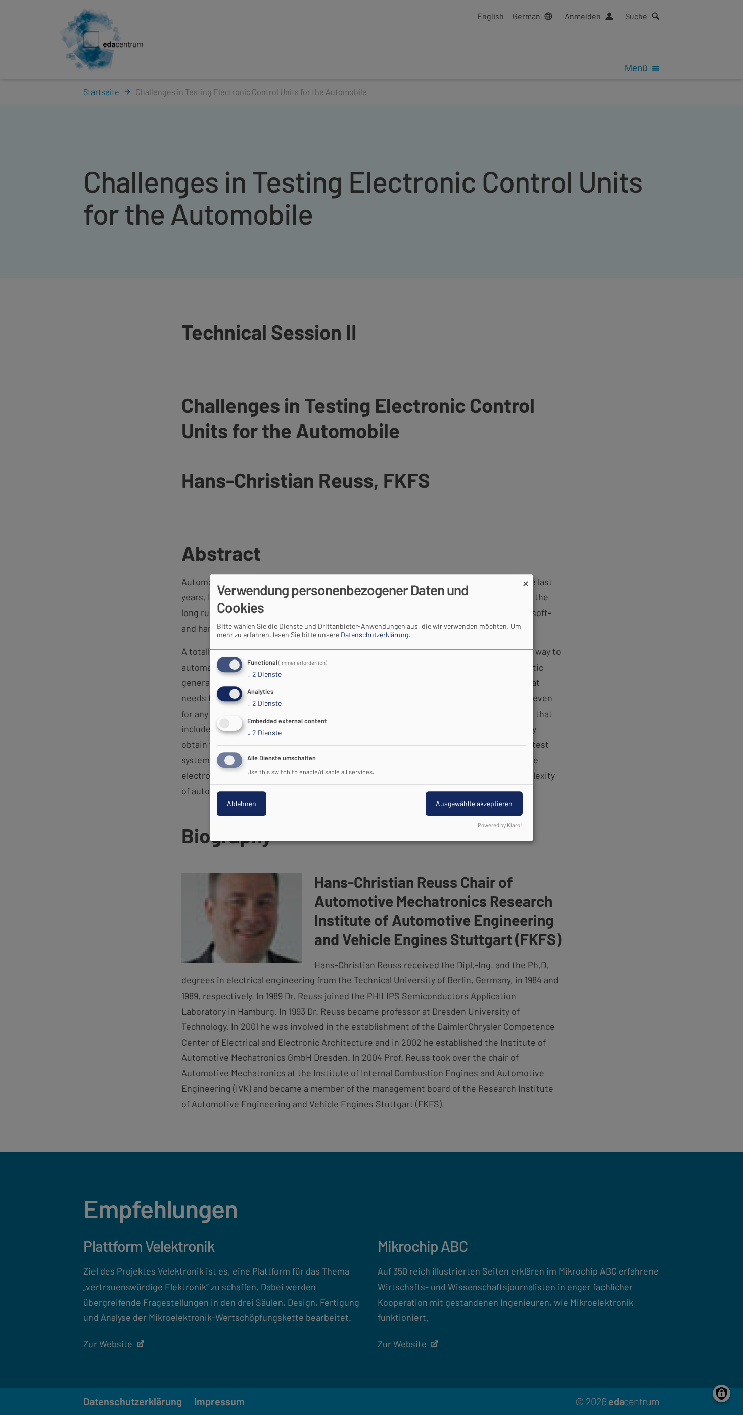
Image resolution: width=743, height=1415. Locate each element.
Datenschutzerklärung (374, 635)
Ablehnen (241, 803)
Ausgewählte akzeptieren (474, 803)
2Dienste (264, 674)
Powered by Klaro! (500, 825)
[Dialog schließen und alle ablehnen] (525, 580)
